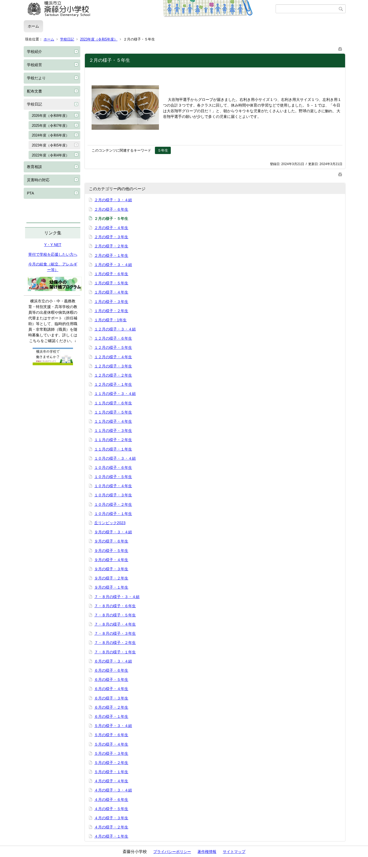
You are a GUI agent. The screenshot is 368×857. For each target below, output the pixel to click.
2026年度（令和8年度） (50, 116)
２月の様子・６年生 (111, 209)
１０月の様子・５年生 (113, 476)
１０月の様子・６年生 (113, 467)
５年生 (163, 150)
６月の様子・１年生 (111, 716)
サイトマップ (234, 851)
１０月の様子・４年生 (113, 486)
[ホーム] (150, 9)
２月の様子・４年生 (111, 228)
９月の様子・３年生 (111, 569)
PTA (30, 193)
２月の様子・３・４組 (113, 200)
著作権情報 (206, 851)
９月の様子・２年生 (111, 578)
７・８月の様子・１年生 (115, 652)
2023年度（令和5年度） (98, 39)
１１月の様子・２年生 (113, 440)
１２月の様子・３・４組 (115, 329)
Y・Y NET (52, 245)
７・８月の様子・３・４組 (117, 597)
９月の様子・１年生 (111, 587)
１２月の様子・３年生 (113, 366)
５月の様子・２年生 (111, 762)
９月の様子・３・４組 (113, 532)
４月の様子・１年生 (111, 836)
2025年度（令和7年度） (50, 126)
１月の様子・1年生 (110, 320)
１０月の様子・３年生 (113, 495)
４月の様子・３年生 (111, 818)
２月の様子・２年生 (111, 246)
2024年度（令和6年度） (50, 135)
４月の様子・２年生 (111, 827)
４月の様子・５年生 (111, 809)
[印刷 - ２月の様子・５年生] (340, 48)
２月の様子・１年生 (111, 255)
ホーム (33, 26)
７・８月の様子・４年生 (115, 624)
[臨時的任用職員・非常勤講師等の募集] (53, 364)
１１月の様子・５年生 (113, 412)
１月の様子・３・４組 (113, 264)
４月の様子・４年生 (111, 781)
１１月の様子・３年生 (113, 430)
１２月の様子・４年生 (113, 357)
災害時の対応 (38, 180)
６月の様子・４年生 (111, 689)
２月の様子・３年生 (111, 237)
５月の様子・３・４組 (113, 725)
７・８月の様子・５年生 (115, 615)
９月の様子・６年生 (111, 541)
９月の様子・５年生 (111, 550)
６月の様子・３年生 (111, 698)
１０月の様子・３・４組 (115, 458)
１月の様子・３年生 (111, 301)
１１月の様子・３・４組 (115, 393)
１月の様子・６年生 (111, 274)
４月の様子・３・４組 (113, 790)
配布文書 (34, 91)
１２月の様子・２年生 (113, 375)
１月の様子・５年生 (111, 283)
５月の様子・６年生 (111, 735)
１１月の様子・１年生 (113, 449)
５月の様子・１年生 (111, 772)
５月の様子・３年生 (111, 753)
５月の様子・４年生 (111, 744)
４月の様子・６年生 (111, 799)
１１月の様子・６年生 (113, 403)
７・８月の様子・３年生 (115, 633)
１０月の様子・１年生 (113, 513)
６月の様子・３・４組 (113, 661)
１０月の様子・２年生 (113, 504)
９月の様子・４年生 (111, 560)
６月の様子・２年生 (111, 707)
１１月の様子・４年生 (113, 421)
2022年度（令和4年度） (50, 155)
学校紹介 (34, 51)
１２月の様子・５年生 (113, 347)
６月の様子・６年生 (111, 670)
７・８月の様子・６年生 (115, 606)
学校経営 (34, 65)
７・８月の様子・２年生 (115, 642)
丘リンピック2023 (110, 523)
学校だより (36, 78)
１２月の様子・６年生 (113, 338)
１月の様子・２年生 (111, 311)
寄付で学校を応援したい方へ (52, 254)
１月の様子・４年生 (111, 292)
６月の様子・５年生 (111, 679)
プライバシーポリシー (172, 851)
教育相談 (34, 167)
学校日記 (67, 39)
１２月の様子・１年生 (113, 384)
